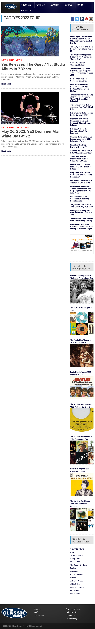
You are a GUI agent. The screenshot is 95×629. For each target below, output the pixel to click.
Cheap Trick (75, 559)
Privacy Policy (71, 619)
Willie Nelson (75, 584)
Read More (6, 84)
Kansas (73, 578)
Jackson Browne (76, 555)
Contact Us (70, 616)
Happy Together (76, 574)
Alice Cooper (75, 552)
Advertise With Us (73, 609)
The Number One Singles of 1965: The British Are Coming (81, 503)
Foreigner (74, 571)
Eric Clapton (75, 562)
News (19, 60)
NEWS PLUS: (8, 60)
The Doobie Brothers (78, 565)
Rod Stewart (75, 594)
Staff (36, 612)
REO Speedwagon (77, 587)
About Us (37, 609)
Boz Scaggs (74, 590)
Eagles (73, 568)
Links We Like (71, 612)
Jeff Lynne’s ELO (76, 581)
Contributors (39, 616)
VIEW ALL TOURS (77, 549)
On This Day (23, 127)
